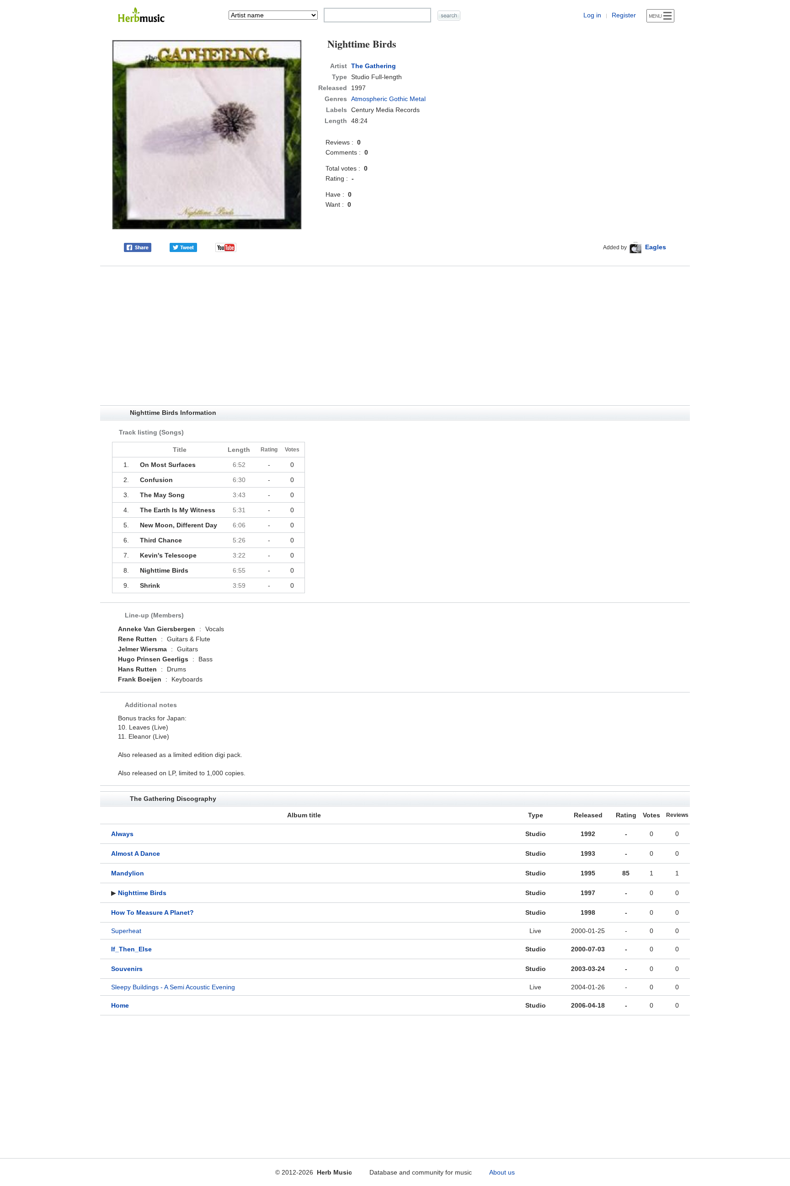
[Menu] (660, 15)
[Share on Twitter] (183, 247)
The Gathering (373, 66)
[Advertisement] (395, 336)
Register (624, 15)
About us (502, 1172)
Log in (592, 15)
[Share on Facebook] (137, 247)
